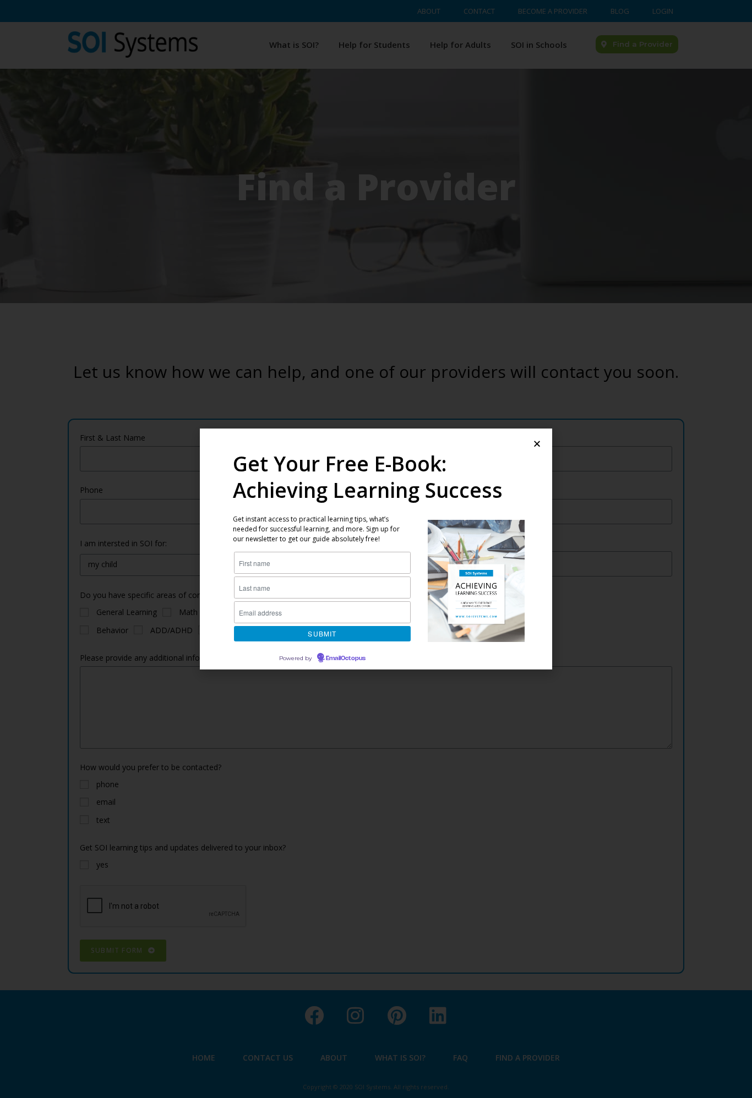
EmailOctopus (346, 658)
